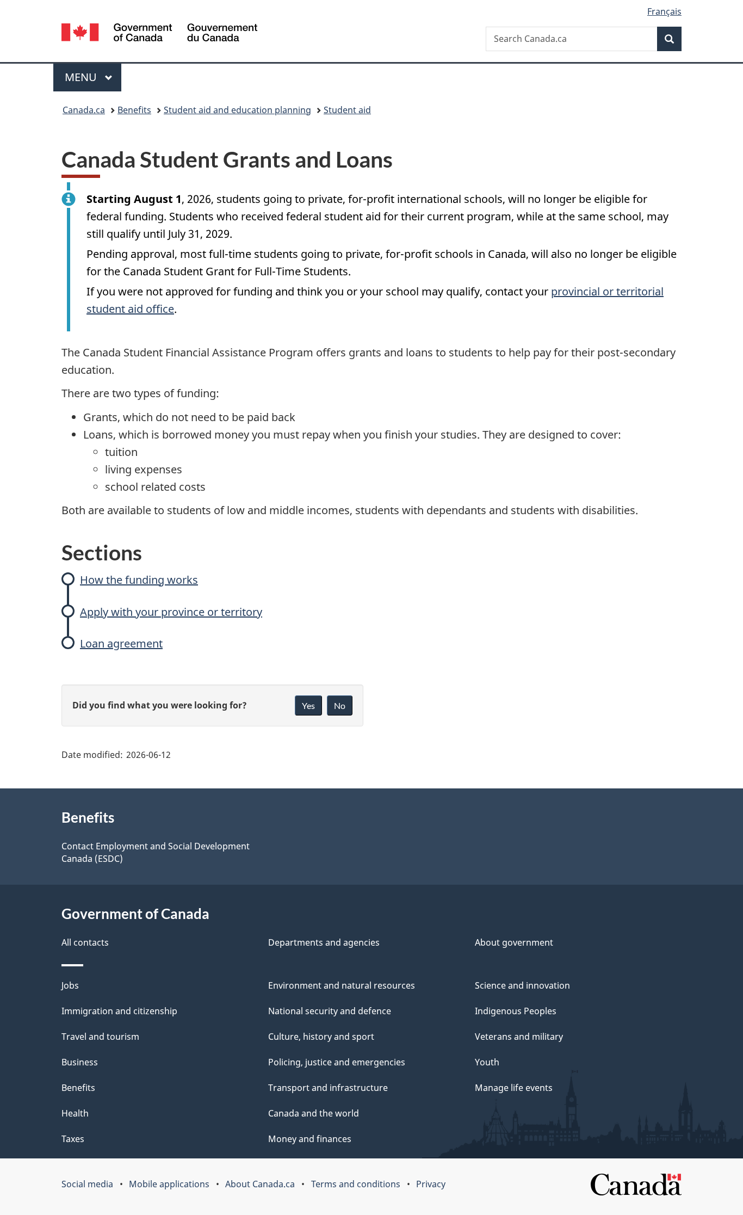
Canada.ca (84, 110)
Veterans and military (519, 1037)
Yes (308, 705)
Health (75, 1113)
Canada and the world (313, 1113)
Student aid (347, 110)
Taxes (72, 1139)
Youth (487, 1062)
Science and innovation (522, 985)
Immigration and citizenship (119, 1011)
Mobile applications (169, 1184)
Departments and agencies (324, 942)
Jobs (70, 985)
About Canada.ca (260, 1184)
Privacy (430, 1184)
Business (79, 1062)
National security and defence (329, 1011)
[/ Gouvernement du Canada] (159, 34)
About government (514, 942)
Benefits (134, 110)
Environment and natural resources (341, 985)
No (339, 705)
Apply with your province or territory (171, 612)
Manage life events (514, 1088)
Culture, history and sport (321, 1037)
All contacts (85, 942)
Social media (87, 1184)
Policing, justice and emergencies (336, 1062)
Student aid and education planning (237, 110)
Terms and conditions (355, 1184)
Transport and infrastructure (328, 1088)
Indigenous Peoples (515, 1011)
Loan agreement (121, 643)
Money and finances (309, 1139)
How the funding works (139, 579)
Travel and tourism (100, 1037)
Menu (82, 77)
